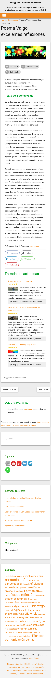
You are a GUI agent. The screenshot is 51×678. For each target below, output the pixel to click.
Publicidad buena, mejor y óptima (18, 520)
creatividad (34, 580)
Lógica (16, 610)
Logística (8, 610)
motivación (14, 617)
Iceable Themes (33, 658)
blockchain (9, 576)
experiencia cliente (26, 588)
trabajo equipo (23, 632)
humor (38, 602)
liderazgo (38, 606)
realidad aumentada (14, 625)
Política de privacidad (35, 674)
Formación (31, 591)
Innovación (8, 607)
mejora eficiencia (26, 613)
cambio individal (19, 576)
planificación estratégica (31, 621)
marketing (26, 610)
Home (3, 20)
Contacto (22, 674)
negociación (26, 617)
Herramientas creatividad (28, 602)
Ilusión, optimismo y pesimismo (21, 281)
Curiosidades (13, 20)
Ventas (30, 639)
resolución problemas (32, 624)
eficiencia (36, 583)
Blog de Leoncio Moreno (25, 2)
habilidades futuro (12, 602)
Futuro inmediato (40, 595)
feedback (19, 591)
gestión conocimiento (17, 598)
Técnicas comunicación (24, 637)
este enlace (34, 246)
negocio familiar (37, 618)
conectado (28, 409)
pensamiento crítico (10, 621)
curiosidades (13, 583)
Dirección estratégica (15, 664)
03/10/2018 (14, 66)
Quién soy (13, 674)
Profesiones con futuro (14, 507)
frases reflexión (20, 378)
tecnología (22, 629)
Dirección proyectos (13, 670)
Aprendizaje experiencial (15, 526)
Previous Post (9, 389)
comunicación (16, 580)
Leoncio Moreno (32, 66)
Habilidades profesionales (34, 664)
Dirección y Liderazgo (16, 667)
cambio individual (34, 576)
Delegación (25, 584)
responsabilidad (11, 629)
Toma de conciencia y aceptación (22, 344)
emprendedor (11, 587)
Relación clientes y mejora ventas (34, 670)
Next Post (43, 389)
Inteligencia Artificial (21, 606)
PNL (6, 625)
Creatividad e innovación (35, 667)
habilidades (33, 599)
